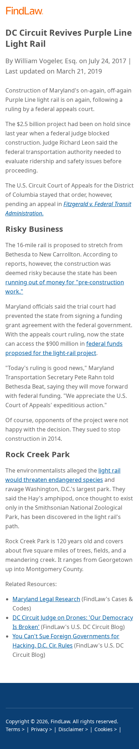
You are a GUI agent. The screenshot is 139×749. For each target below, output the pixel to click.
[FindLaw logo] (27, 11)
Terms (13, 729)
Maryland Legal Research (46, 599)
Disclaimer (71, 729)
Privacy (39, 729)
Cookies (103, 729)
